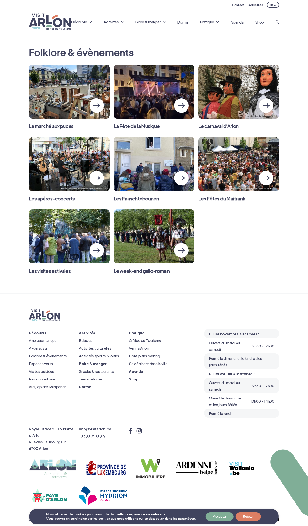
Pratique (136, 332)
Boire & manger (93, 363)
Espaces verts (41, 363)
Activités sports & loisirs (99, 356)
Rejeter (248, 516)
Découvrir (37, 332)
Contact (238, 4)
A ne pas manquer (43, 340)
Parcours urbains (42, 379)
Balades (85, 340)
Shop (259, 22)
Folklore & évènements (48, 356)
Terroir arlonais (91, 379)
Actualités (255, 4)
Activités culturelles (95, 348)
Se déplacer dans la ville (148, 363)
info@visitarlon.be (95, 429)
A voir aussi (38, 348)
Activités (87, 332)
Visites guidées (41, 371)
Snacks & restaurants (96, 371)
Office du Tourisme (145, 340)
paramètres (186, 519)
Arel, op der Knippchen (47, 386)
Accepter (219, 516)
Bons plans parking (144, 356)
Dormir (182, 22)
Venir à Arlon (138, 348)
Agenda (237, 22)
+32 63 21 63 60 (92, 436)
